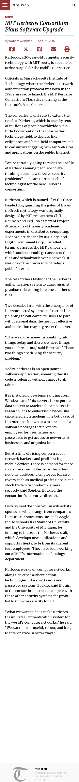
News (9, 17)
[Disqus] (39, 702)
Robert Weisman (20, 41)
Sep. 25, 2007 (47, 41)
